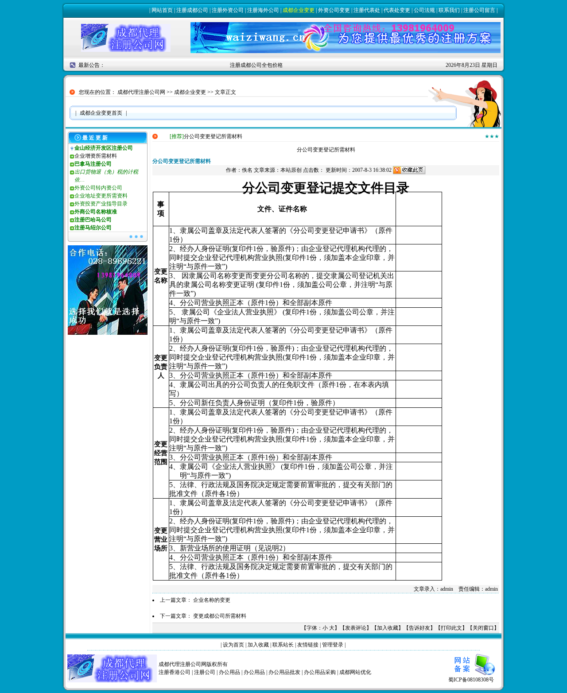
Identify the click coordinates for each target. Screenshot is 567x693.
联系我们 (449, 10)
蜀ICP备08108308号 (471, 680)
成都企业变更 (299, 10)
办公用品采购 (320, 672)
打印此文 (451, 628)
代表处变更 (397, 10)
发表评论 (355, 628)
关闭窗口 (483, 628)
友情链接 (307, 645)
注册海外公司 (263, 10)
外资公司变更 (334, 10)
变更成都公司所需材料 (219, 616)
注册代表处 (366, 10)
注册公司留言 (479, 10)
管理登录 (332, 645)
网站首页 (162, 10)
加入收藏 (387, 628)
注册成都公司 (192, 10)
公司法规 (424, 10)
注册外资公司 (228, 10)
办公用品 (229, 672)
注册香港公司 (174, 672)
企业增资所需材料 (95, 156)
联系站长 (283, 645)
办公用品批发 (284, 672)
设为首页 (233, 645)
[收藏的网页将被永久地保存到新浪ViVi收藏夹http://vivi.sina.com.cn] (409, 170)
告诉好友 (419, 628)
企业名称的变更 (211, 600)
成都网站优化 (355, 672)
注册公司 (204, 672)
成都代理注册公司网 (141, 92)
